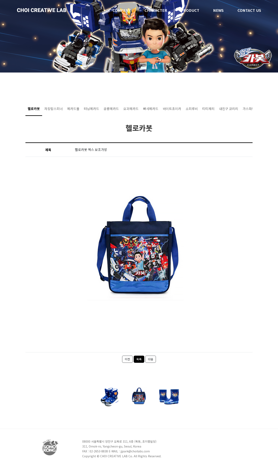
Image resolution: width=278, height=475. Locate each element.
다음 (150, 359)
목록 (139, 359)
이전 (127, 359)
